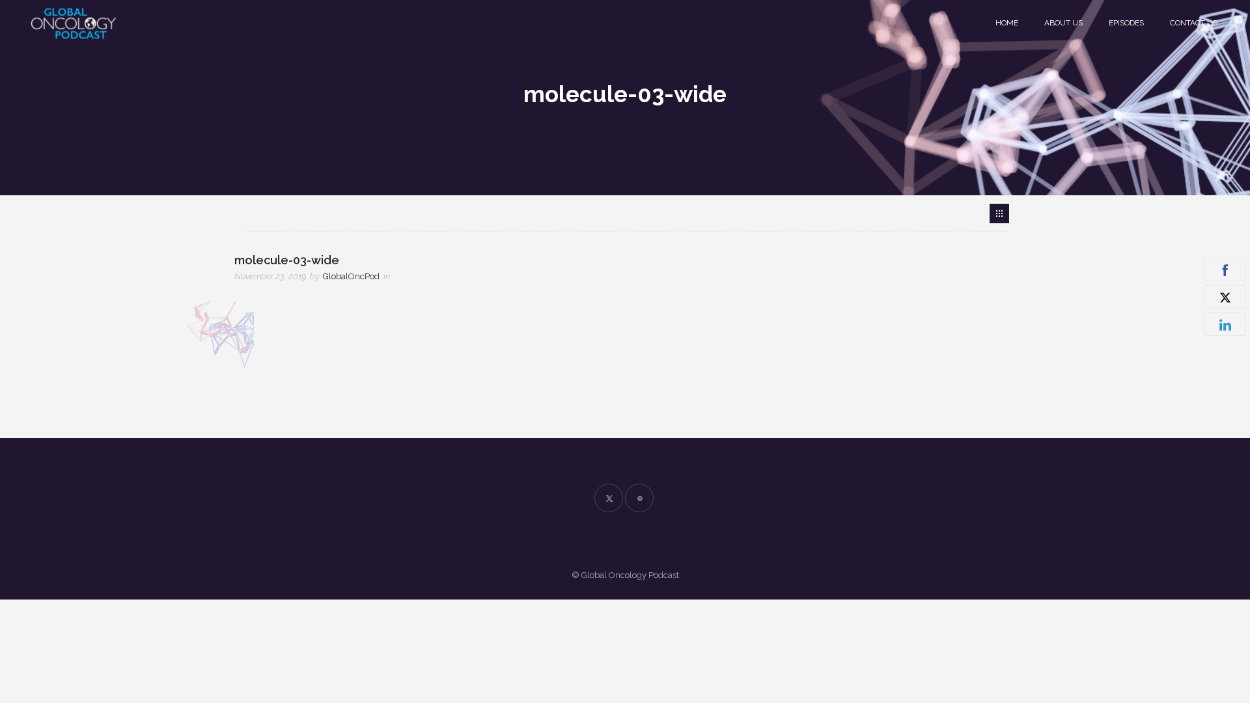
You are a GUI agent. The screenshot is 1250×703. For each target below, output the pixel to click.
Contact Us (1193, 22)
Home (1006, 22)
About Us (1063, 22)
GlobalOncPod (351, 276)
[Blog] (999, 213)
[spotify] (639, 498)
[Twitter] (608, 498)
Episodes (1126, 22)
